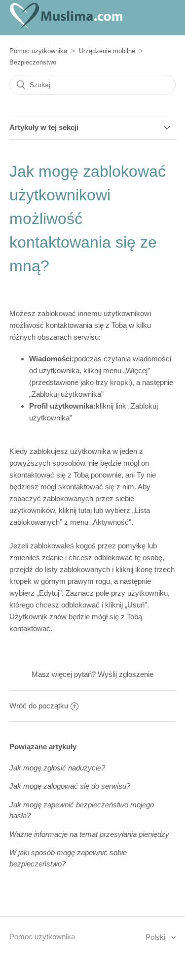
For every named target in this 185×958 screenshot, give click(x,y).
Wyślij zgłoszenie (125, 674)
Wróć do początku (38, 706)
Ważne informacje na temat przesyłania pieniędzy (89, 834)
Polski (156, 937)
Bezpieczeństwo (32, 62)
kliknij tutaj (75, 510)
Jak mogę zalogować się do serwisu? (69, 786)
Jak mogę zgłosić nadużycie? (57, 768)
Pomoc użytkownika (38, 51)
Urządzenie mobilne (107, 51)
